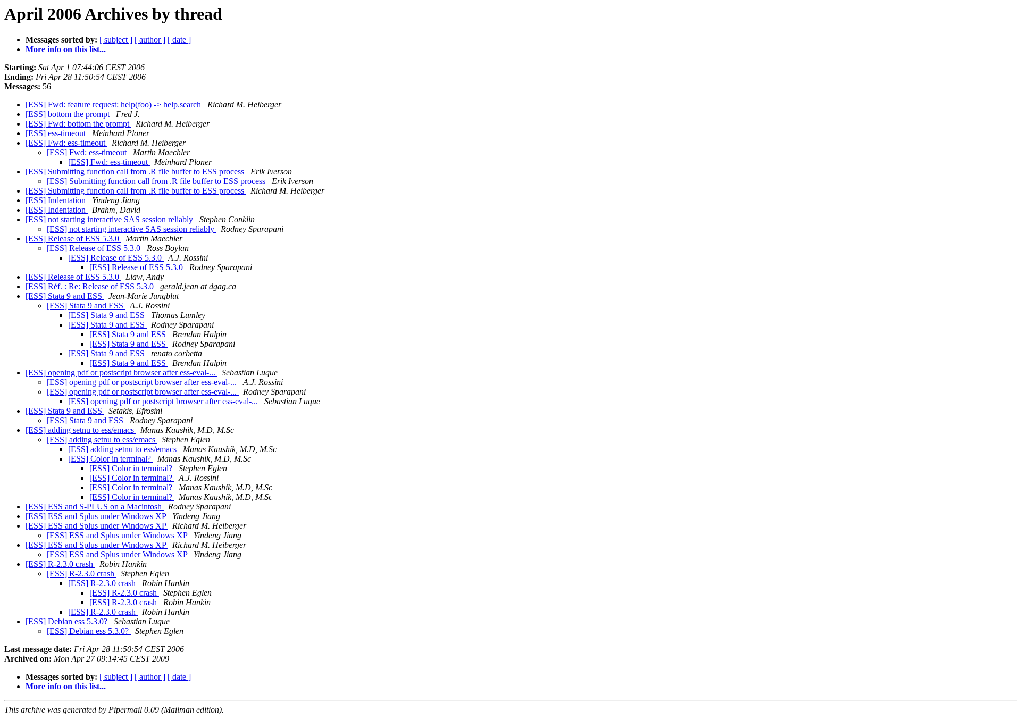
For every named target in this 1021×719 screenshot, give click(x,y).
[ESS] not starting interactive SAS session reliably (110, 219)
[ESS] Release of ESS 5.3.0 (73, 238)
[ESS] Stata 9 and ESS (65, 295)
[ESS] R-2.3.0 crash (60, 563)
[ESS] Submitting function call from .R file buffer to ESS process (136, 171)
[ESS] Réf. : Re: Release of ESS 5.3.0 (91, 286)
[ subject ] (115, 39)
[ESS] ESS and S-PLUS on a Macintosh (95, 506)
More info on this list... (66, 49)
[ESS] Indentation (57, 200)
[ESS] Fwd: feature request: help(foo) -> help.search (114, 104)
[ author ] (150, 39)
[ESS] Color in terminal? (110, 458)
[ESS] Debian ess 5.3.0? (68, 621)
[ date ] (179, 39)
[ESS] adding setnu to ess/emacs (81, 429)
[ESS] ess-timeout (57, 133)
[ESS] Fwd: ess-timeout (66, 142)
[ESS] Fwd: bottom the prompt (78, 123)
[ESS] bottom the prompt (69, 114)
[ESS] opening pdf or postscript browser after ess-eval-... (121, 372)
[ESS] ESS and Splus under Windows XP (97, 516)
